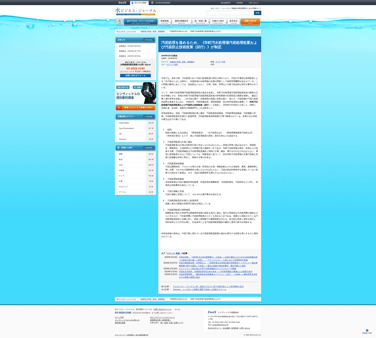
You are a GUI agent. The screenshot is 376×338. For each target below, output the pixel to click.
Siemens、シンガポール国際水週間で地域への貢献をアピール (199, 289)
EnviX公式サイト (214, 328)
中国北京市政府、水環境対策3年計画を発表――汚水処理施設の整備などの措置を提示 (215, 271)
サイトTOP (119, 317)
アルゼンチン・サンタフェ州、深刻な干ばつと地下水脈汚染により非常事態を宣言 (208, 286)
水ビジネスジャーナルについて (162, 317)
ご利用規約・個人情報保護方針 (137, 335)
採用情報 (234, 328)
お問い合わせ (245, 328)
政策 (176, 64)
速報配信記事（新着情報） (160, 320)
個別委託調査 (120, 323)
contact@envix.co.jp (220, 325)
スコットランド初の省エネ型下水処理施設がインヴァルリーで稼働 (207, 268)
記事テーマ (178, 323)
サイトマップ (120, 335)
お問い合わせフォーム (162, 309)
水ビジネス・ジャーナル (126, 31)
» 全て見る (148, 40)
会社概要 (226, 328)
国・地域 (164, 323)
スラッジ (169, 64)
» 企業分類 (148, 116)
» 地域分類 (148, 148)
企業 (171, 323)
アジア (218, 62)
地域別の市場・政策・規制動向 (152, 31)
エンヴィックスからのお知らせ (127, 320)
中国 (223, 62)
